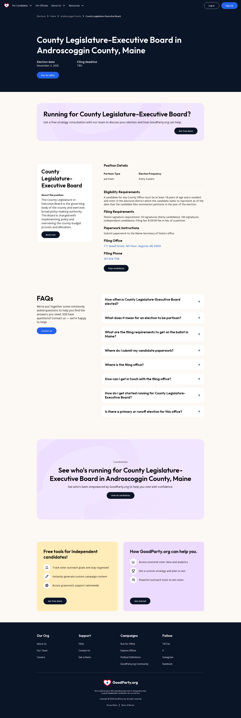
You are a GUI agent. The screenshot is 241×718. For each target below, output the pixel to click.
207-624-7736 (111, 258)
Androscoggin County (70, 16)
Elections (41, 16)
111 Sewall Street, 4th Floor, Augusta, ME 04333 (132, 246)
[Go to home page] (6, 5)
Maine (53, 16)
